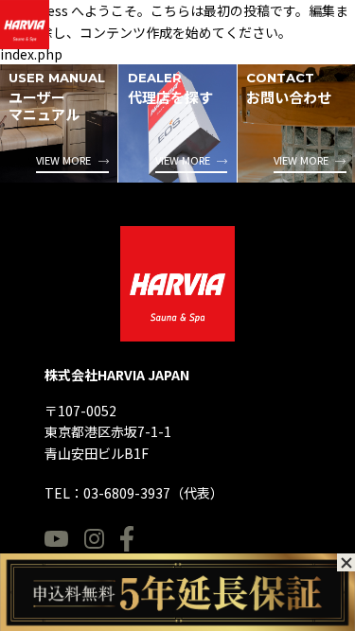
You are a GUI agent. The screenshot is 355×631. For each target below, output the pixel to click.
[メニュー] (328, 32)
